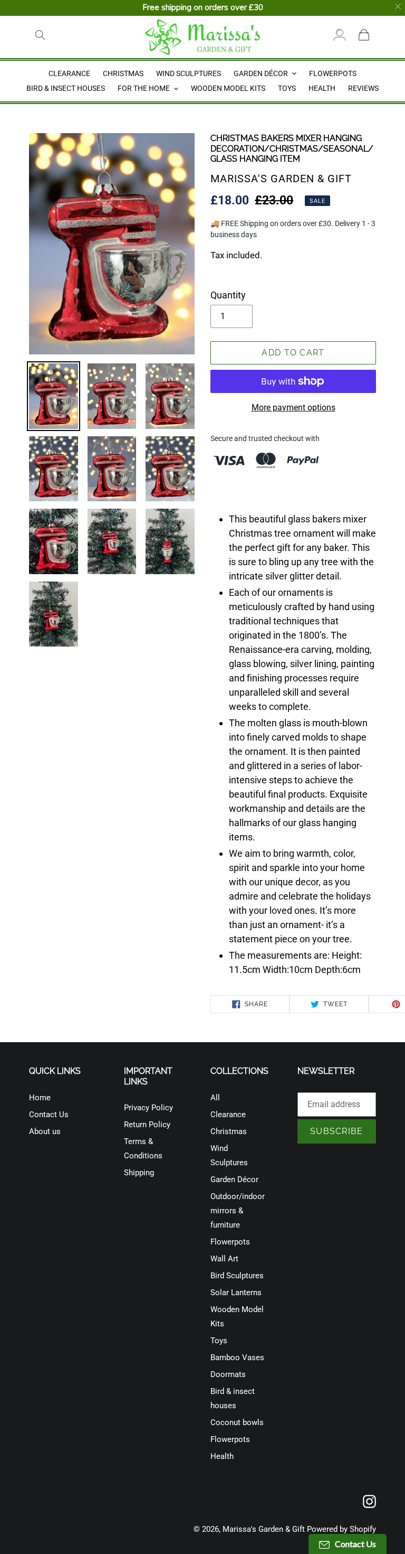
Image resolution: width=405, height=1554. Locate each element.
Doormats (228, 1374)
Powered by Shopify (341, 1529)
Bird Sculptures (237, 1275)
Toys (218, 1340)
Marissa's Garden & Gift (264, 1529)
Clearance (228, 1114)
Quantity (228, 295)
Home (40, 1097)
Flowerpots (230, 1242)
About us (45, 1131)
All (215, 1097)
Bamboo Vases (237, 1357)
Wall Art (224, 1258)
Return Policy (147, 1124)
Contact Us (49, 1114)
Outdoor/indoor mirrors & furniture (237, 1211)
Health (222, 1456)
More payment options (293, 407)
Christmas (228, 1131)
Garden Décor (234, 1179)
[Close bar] (398, 6)
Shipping (139, 1172)
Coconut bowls (237, 1422)
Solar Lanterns (236, 1292)
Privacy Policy (148, 1107)
